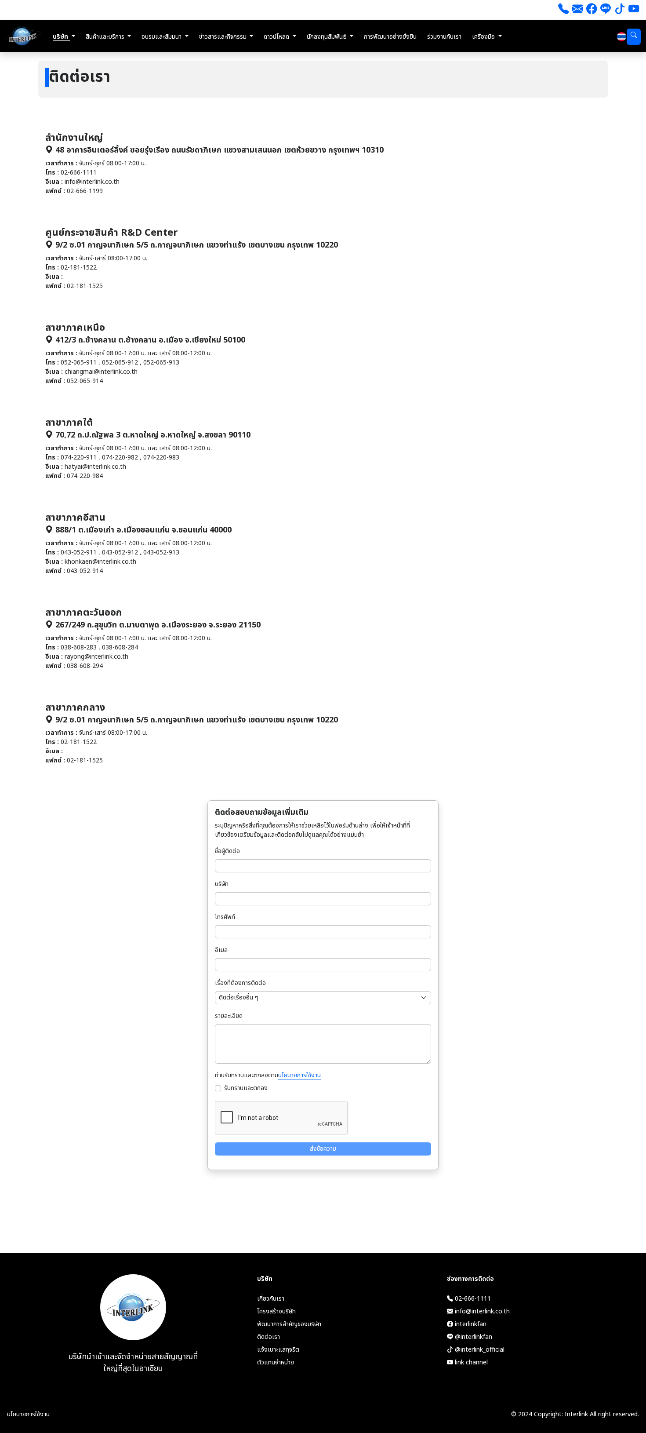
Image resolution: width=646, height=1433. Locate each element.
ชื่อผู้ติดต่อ (227, 851)
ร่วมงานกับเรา (444, 36)
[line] (606, 10)
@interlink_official (478, 1349)
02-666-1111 (472, 1298)
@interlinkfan (472, 1337)
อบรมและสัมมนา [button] (162, 36)
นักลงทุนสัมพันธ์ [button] (327, 36)
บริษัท (222, 884)
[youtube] (634, 10)
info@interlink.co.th (481, 1311)
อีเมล (221, 950)
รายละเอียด (229, 1016)
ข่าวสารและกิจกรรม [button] (223, 36)
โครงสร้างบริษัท (276, 1311)
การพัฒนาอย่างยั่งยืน (390, 36)
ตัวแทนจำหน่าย (275, 1362)
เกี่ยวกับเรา (270, 1298)
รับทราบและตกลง (246, 1088)
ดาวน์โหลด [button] (277, 36)
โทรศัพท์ (225, 917)
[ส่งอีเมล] (577, 10)
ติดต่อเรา (268, 1337)
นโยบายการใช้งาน (299, 1075)
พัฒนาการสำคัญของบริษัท (289, 1324)
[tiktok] (620, 10)
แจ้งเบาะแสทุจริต (278, 1349)
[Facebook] (591, 10)
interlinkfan (469, 1324)
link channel (470, 1362)
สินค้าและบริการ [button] (106, 36)
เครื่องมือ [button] (484, 36)
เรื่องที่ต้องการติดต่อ (240, 983)
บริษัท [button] (61, 36)
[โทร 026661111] (563, 10)
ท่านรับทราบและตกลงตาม (268, 1075)
